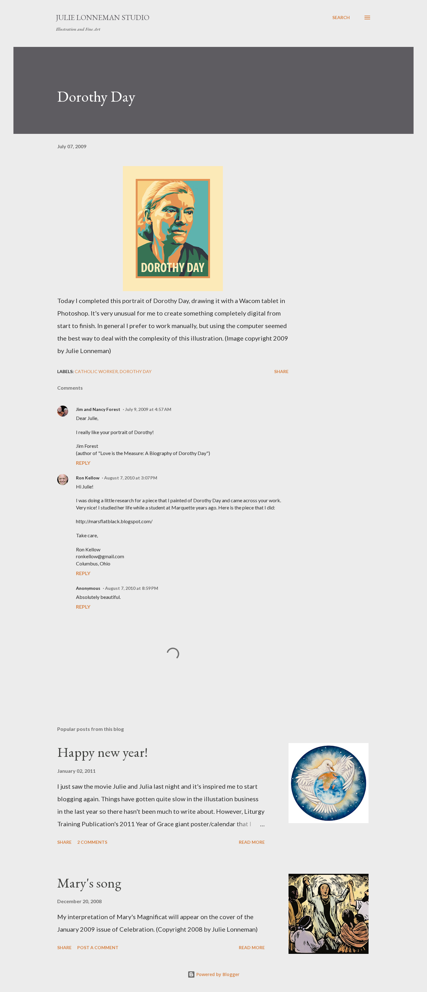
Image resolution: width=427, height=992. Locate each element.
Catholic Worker (96, 371)
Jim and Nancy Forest (98, 409)
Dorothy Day (136, 371)
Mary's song (89, 883)
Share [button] (281, 371)
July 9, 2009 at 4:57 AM (148, 409)
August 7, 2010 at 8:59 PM (131, 588)
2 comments (92, 842)
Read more (252, 842)
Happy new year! (102, 752)
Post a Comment (97, 947)
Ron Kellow (87, 477)
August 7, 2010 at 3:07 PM (130, 477)
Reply (83, 463)
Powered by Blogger (217, 974)
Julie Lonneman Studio (102, 17)
